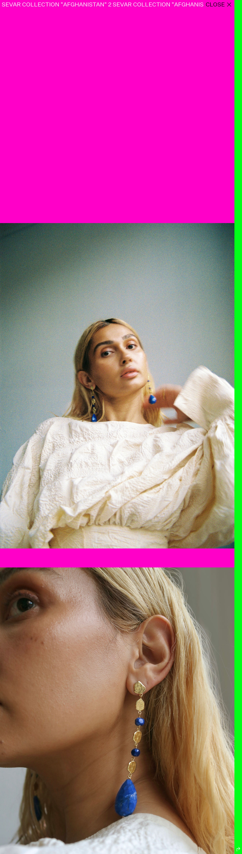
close (215, 4)
